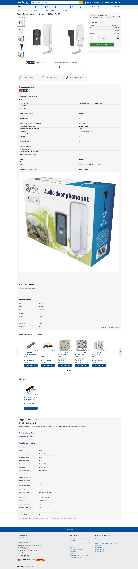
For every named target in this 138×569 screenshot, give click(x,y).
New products (86, 7)
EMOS (42, 62)
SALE (48, 7)
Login (91, 17)
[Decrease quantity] (98, 37)
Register (111, 2)
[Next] (83, 39)
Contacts (72, 547)
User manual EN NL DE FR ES (29, 288)
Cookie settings (99, 551)
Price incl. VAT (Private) (92, 2)
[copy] (28, 17)
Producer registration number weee (79, 555)
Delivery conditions (100, 549)
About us (72, 545)
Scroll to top (69, 529)
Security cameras (68, 10)
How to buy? (73, 551)
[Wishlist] (116, 3)
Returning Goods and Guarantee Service (106, 543)
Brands (74, 7)
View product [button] (31, 365)
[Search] (81, 2)
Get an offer (116, 33)
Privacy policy (99, 539)
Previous (17, 352)
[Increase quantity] (91, 37)
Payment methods (100, 547)
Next (120, 352)
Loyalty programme (75, 557)
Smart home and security (30, 10)
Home (18, 10)
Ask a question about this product (111, 327)
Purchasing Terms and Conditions (104, 541)
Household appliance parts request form (81, 543)
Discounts (39, 7)
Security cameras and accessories (50, 10)
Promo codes (74, 553)
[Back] (28, 39)
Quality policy (98, 545)
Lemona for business (76, 549)
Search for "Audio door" (71, 62)
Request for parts (99, 7)
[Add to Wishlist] (117, 44)
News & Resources (62, 7)
